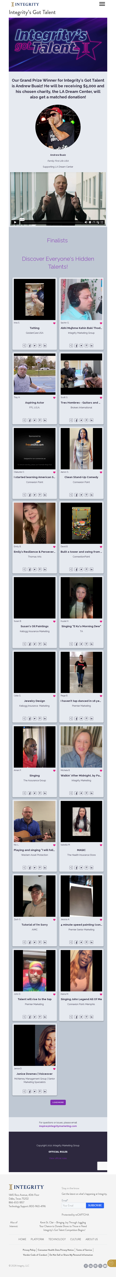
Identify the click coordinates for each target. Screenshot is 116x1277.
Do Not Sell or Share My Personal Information (71, 1254)
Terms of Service (84, 1250)
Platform (37, 1239)
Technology (57, 1239)
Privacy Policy (29, 1250)
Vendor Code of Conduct (35, 1254)
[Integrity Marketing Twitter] (100, 1265)
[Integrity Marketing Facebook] (86, 1265)
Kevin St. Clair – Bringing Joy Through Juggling (63, 1222)
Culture (75, 1239)
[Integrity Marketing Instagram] (95, 1265)
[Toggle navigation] (102, 4)
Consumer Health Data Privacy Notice (56, 1250)
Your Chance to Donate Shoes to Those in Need (63, 1226)
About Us (92, 1239)
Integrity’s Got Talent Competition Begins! (64, 1230)
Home (22, 1239)
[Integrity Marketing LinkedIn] (91, 1265)
